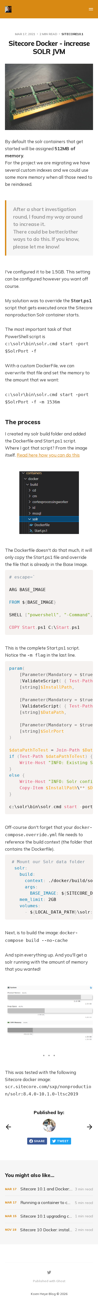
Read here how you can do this (48, 455)
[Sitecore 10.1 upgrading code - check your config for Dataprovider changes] (49, 1216)
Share (39, 1141)
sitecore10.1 (72, 34)
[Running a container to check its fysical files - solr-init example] (49, 1202)
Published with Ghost (49, 1281)
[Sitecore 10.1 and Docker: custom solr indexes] (49, 1189)
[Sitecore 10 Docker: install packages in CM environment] (49, 1230)
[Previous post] (8, 1127)
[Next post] (89, 1127)
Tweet (63, 1141)
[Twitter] (49, 1272)
